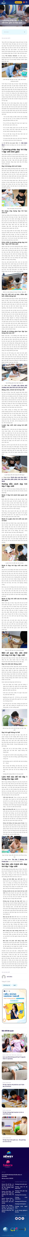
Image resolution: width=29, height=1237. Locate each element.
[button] (24, 32)
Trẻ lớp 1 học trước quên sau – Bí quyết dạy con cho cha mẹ (14, 1140)
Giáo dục (19, 1055)
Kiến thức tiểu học (11, 1055)
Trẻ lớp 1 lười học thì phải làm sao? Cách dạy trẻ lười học (13, 1085)
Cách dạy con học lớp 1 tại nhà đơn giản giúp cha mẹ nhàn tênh (14, 479)
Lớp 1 (15, 985)
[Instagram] (22, 1218)
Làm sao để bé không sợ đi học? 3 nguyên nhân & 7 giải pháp (14, 1058)
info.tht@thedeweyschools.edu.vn (12, 1175)
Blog (4, 1055)
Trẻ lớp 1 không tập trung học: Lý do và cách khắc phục (13, 1113)
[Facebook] (16, 1218)
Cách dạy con (6, 985)
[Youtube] (19, 1218)
